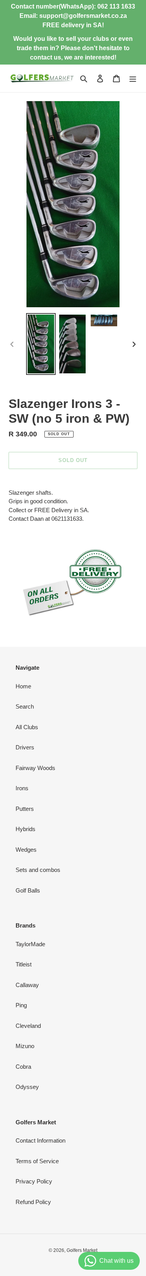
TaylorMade (30, 944)
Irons (22, 788)
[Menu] (133, 78)
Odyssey (27, 1086)
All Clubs (27, 727)
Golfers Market (82, 1250)
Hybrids (25, 829)
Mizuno (25, 1046)
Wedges (26, 849)
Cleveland (28, 1025)
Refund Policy (33, 1202)
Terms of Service (37, 1161)
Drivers (25, 747)
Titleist (24, 964)
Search (25, 706)
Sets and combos (38, 869)
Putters (25, 808)
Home (23, 686)
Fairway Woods (35, 768)
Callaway (27, 985)
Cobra (23, 1066)
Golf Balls (28, 890)
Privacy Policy (34, 1181)
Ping (21, 1005)
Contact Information (40, 1140)
